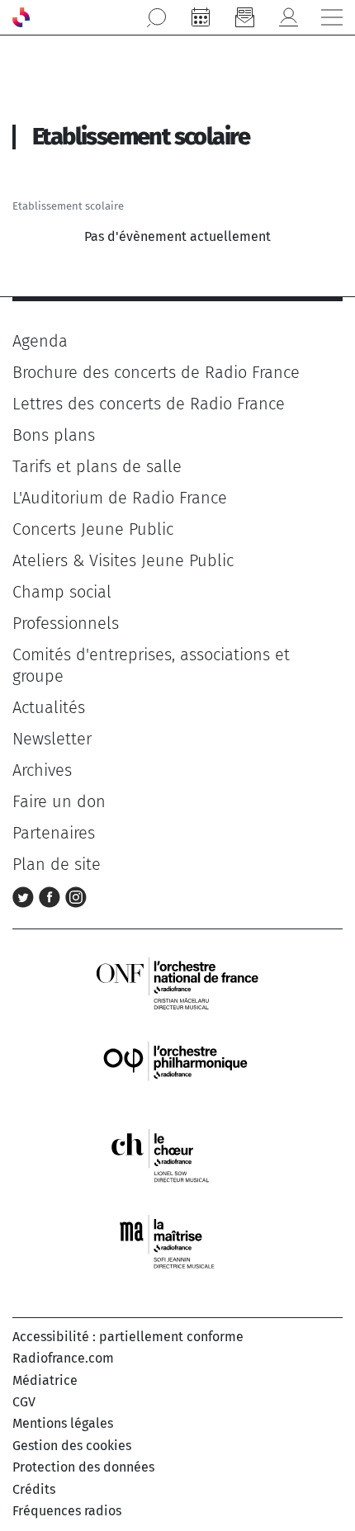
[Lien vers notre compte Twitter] (25, 895)
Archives (42, 770)
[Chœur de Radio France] (177, 1155)
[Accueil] (21, 17)
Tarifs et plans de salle (97, 466)
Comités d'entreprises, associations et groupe (151, 665)
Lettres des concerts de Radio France (148, 403)
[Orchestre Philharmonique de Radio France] (177, 1068)
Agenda (40, 341)
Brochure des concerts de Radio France (156, 372)
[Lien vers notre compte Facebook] (52, 895)
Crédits (33, 1489)
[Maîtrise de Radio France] (177, 1242)
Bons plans (53, 435)
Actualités (48, 707)
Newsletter (52, 739)
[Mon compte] (288, 17)
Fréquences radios (66, 1511)
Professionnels (65, 623)
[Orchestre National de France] (177, 982)
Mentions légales (62, 1423)
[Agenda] (200, 17)
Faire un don (59, 801)
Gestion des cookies (71, 1445)
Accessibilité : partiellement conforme (128, 1336)
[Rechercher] (157, 17)
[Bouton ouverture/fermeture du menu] (332, 17)
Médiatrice (45, 1380)
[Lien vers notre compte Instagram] (76, 895)
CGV (24, 1402)
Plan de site (56, 864)
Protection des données (83, 1467)
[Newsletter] (244, 17)
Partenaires (53, 833)
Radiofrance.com (63, 1358)
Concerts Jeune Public (92, 529)
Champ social (61, 592)
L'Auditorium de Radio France (119, 498)
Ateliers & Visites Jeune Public (123, 560)
